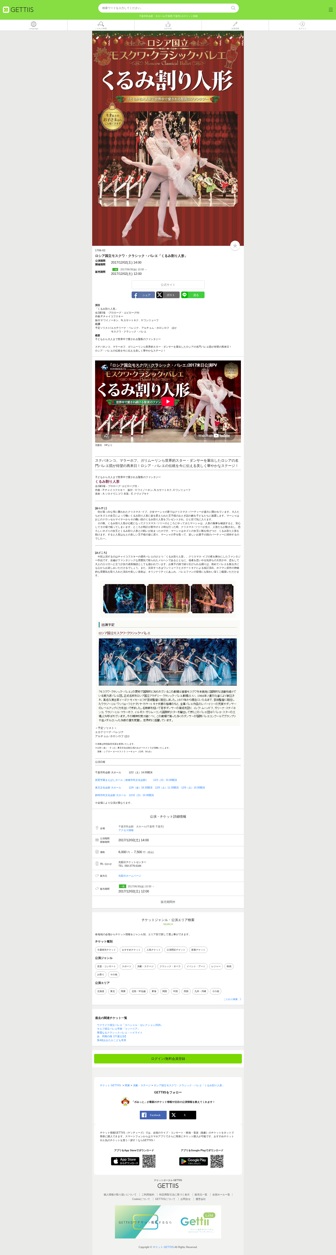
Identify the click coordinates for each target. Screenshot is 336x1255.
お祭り (100, 974)
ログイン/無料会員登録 (168, 1059)
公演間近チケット (176, 949)
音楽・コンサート (106, 966)
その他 (113, 974)
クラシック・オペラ (170, 966)
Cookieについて (141, 1199)
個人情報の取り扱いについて (120, 1194)
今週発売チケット (106, 949)
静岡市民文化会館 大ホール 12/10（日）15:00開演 (124, 795)
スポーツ (126, 966)
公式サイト (168, 284)
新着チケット (198, 949)
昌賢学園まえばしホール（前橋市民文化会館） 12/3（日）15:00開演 (136, 780)
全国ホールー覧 (221, 1194)
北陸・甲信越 (139, 991)
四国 (186, 991)
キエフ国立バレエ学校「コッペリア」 (118, 1028)
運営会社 (201, 1199)
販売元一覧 (201, 1194)
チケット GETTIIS (163, 1247)
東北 (112, 991)
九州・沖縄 (200, 991)
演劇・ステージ (145, 966)
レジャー (216, 966)
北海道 (100, 991)
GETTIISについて (165, 1199)
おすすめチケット (131, 949)
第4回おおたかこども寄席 (111, 1040)
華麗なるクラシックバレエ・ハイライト (120, 1032)
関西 (164, 991)
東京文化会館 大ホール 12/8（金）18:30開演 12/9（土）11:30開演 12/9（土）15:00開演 (150, 787)
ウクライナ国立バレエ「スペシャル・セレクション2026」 (130, 1025)
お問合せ (185, 1199)
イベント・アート (196, 966)
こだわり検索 (231, 999)
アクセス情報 (126, 830)
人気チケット (154, 949)
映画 (229, 966)
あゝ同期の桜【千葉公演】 (112, 1036)
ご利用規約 (148, 1194)
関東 (123, 991)
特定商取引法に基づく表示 (174, 1194)
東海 (154, 991)
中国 (175, 991)
